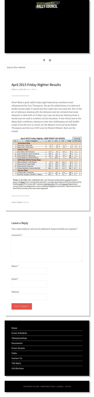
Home (14, 328)
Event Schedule (19, 333)
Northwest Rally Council (47, 5)
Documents (17, 343)
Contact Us (17, 358)
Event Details (18, 348)
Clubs (14, 353)
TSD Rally (16, 363)
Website (15, 292)
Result (26, 202)
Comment (17, 235)
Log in (68, 386)
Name (15, 266)
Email (15, 279)
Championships (19, 338)
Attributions (18, 368)
